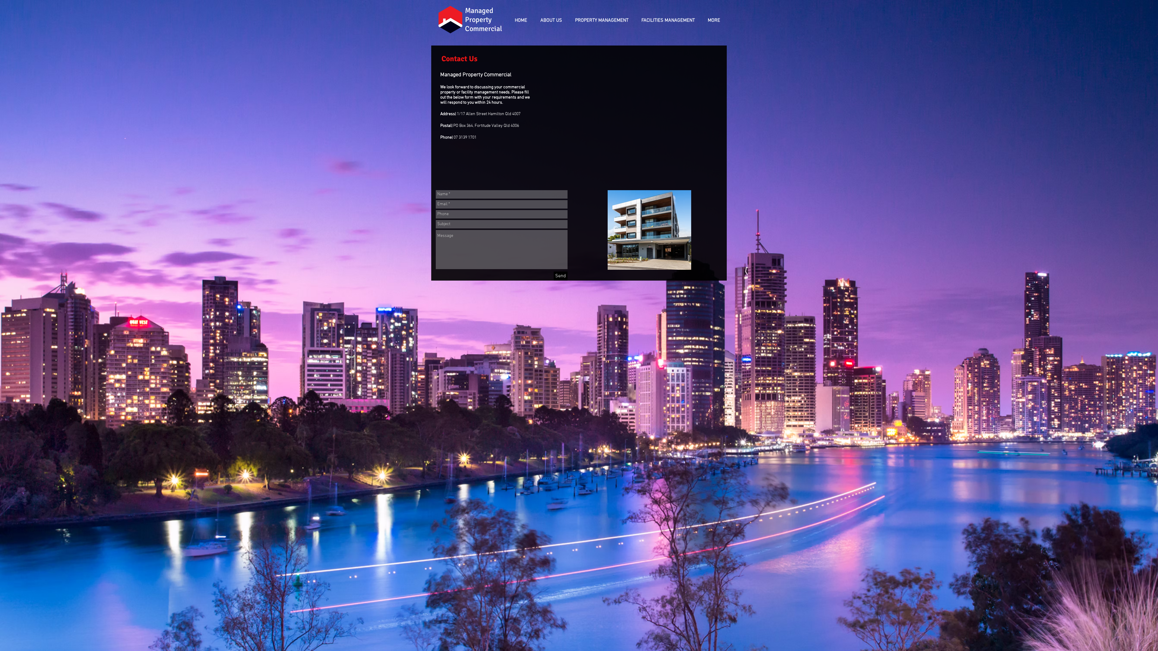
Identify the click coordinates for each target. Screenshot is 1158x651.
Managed (480, 10)
